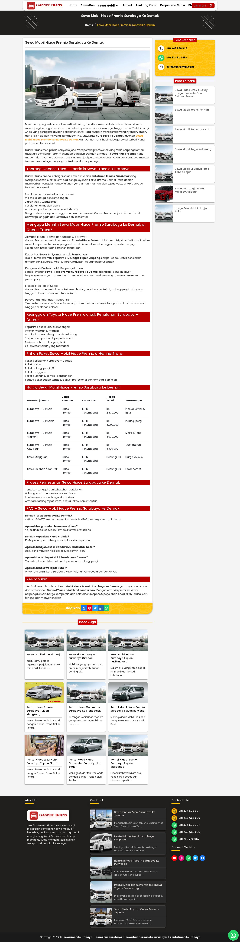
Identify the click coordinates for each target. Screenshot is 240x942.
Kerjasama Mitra (172, 5)
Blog (191, 5)
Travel (127, 5)
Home (73, 5)
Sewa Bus (88, 5)
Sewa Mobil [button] (108, 6)
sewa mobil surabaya (78, 937)
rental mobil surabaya (185, 937)
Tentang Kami (146, 5)
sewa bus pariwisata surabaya (146, 937)
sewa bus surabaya (109, 937)
